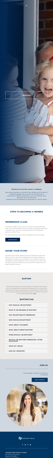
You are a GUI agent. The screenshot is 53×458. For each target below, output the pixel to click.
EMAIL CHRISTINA (40, 379)
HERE (34, 293)
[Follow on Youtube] (30, 445)
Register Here (12, 239)
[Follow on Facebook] (23, 445)
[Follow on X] (28, 445)
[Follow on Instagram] (25, 445)
